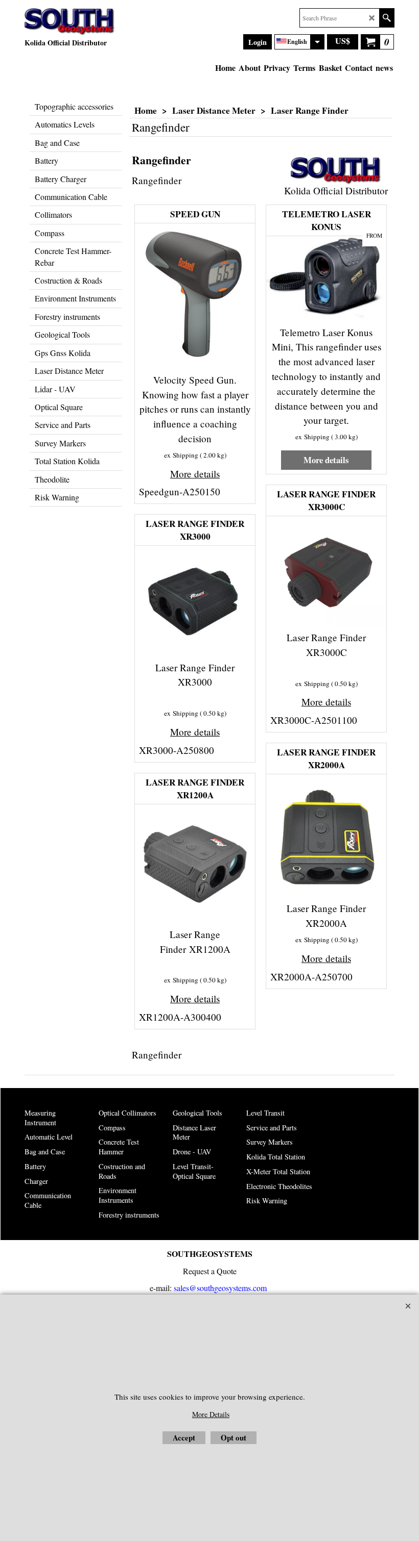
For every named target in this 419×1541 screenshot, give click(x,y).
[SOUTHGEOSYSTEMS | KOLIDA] (70, 22)
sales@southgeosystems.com (220, 1287)
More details (195, 473)
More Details (210, 1414)
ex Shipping (181, 455)
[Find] (386, 18)
